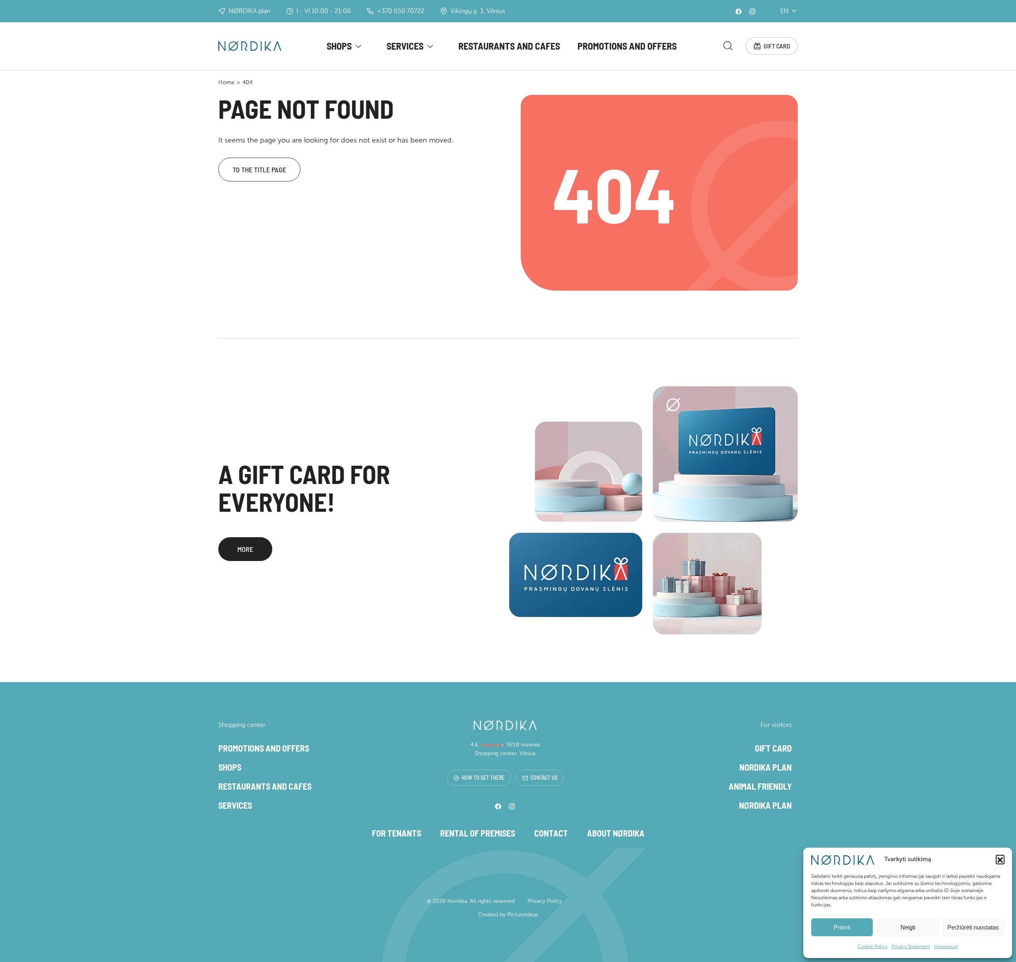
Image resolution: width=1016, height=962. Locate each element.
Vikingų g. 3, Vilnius (477, 11)
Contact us (544, 777)
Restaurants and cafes (509, 46)
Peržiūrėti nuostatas (973, 927)
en (784, 11)
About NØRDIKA (616, 833)
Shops (339, 46)
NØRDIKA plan (249, 11)
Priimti (842, 927)
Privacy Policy (544, 901)
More (245, 549)
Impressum (946, 946)
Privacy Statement (910, 946)
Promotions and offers (627, 46)
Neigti (908, 927)
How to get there (483, 777)
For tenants (396, 833)
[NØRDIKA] (249, 46)
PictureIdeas (522, 914)
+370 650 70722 (400, 11)
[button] (1000, 859)
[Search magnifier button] (728, 45)
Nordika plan (765, 767)
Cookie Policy (872, 946)
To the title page (259, 169)
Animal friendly (760, 786)
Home (226, 82)
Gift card (777, 46)
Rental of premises (477, 833)
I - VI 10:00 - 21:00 (323, 11)
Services (405, 46)
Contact (551, 833)
